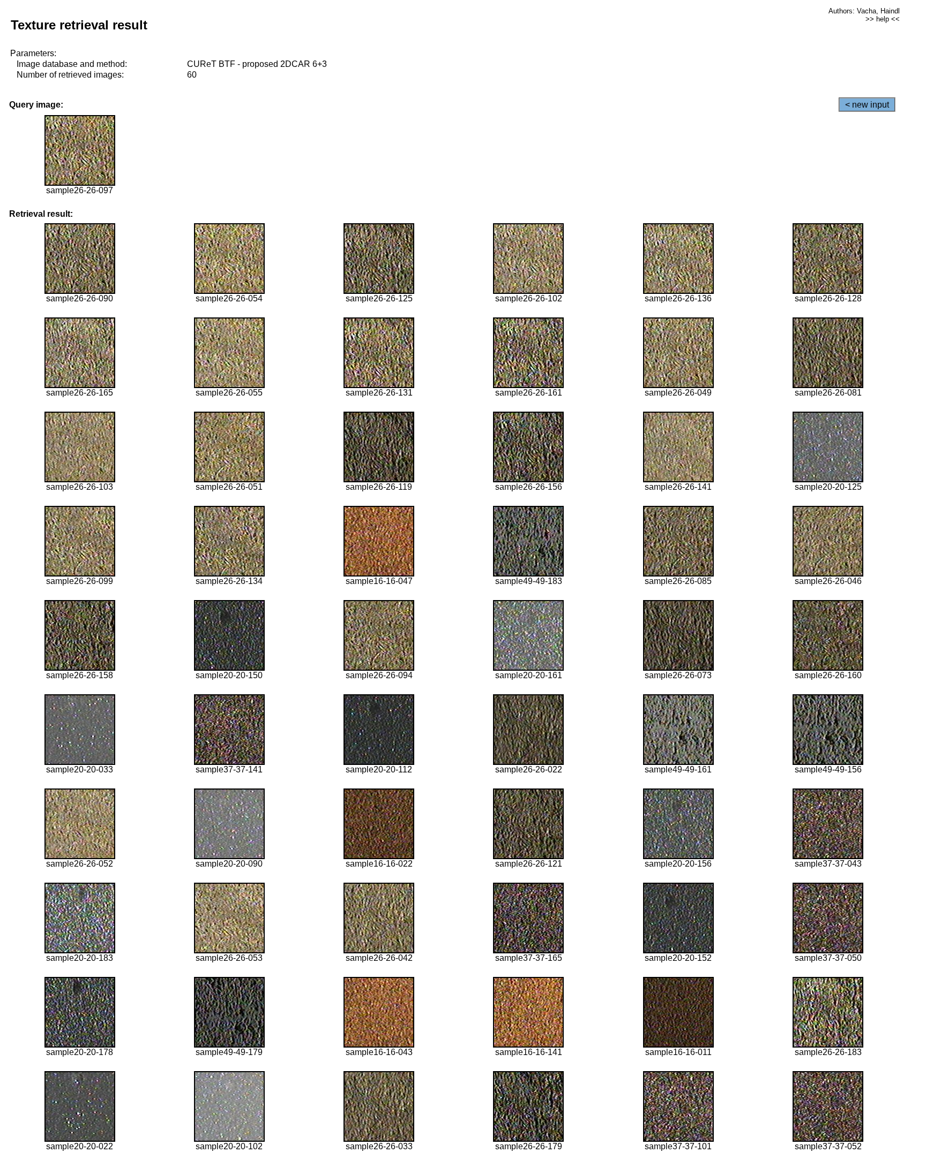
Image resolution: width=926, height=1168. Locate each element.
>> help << (882, 19)
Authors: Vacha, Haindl (864, 11)
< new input (867, 104)
